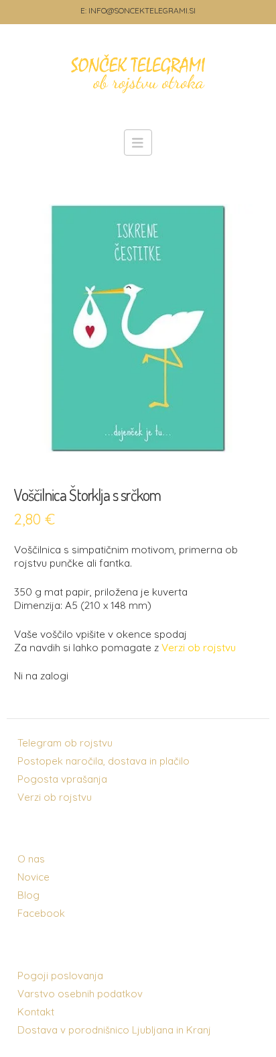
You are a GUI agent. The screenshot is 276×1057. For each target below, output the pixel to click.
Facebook (41, 913)
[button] (138, 142)
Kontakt (35, 1011)
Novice (33, 877)
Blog (28, 895)
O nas (31, 858)
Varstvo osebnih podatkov (80, 993)
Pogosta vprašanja (62, 779)
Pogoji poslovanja (60, 975)
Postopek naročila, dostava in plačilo (103, 761)
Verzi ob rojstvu (54, 797)
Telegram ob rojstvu (65, 742)
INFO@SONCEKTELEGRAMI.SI (142, 10)
